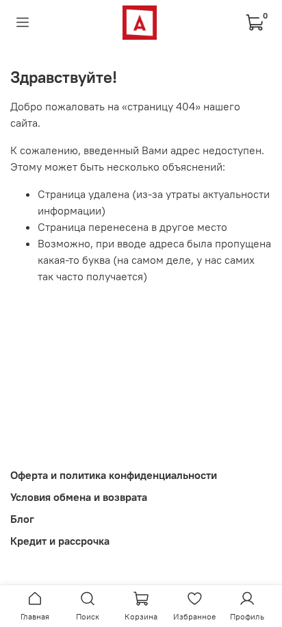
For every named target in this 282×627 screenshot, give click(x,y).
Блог (22, 519)
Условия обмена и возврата (78, 497)
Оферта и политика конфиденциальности (113, 475)
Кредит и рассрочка (60, 541)
